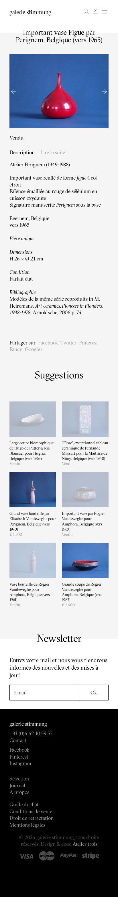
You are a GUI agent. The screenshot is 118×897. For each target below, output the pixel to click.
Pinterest (88, 342)
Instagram (20, 763)
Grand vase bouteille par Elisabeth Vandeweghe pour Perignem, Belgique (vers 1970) (32, 521)
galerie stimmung (30, 12)
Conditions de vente (30, 811)
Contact (17, 740)
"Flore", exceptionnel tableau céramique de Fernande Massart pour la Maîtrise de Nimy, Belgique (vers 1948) (85, 450)
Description (22, 152)
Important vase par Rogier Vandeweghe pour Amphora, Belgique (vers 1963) (83, 521)
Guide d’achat (24, 804)
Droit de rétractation (31, 818)
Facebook (48, 342)
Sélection (19, 778)
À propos (19, 792)
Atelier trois (84, 844)
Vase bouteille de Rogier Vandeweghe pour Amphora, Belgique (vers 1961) (29, 592)
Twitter (68, 342)
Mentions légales (27, 825)
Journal (17, 785)
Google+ (34, 349)
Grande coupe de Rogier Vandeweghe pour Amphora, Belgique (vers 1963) (82, 592)
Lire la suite (52, 152)
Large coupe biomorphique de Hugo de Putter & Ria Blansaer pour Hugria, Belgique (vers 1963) (31, 450)
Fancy (15, 349)
